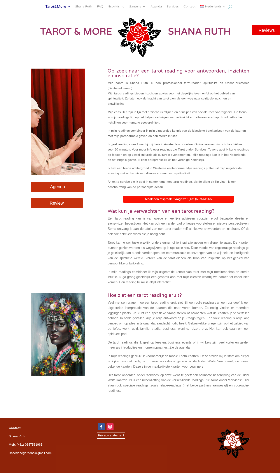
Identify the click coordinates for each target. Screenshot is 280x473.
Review (57, 203)
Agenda (156, 6)
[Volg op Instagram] (110, 426)
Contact (190, 6)
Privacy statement (111, 435)
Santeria (135, 6)
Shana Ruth (83, 6)
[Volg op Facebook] (101, 426)
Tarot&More (56, 7)
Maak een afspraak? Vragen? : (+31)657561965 (178, 199)
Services (173, 6)
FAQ (100, 6)
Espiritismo (116, 6)
